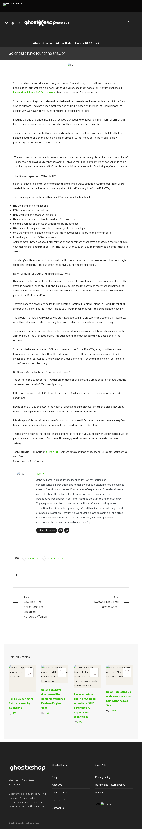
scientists (55, 558)
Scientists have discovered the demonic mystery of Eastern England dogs (54, 698)
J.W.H (40, 473)
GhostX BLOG (59, 800)
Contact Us (58, 807)
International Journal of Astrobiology (34, 92)
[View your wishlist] (133, 22)
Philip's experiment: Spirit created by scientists (21, 703)
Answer (33, 558)
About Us (57, 784)
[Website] (66, 530)
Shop (55, 777)
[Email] (60, 530)
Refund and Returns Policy (110, 784)
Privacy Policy (102, 777)
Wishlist (100, 792)
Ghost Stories (60, 792)
